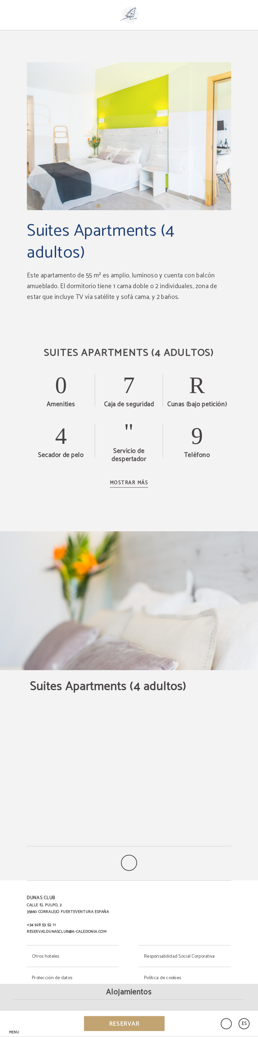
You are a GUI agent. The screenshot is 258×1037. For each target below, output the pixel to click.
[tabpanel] (129, 136)
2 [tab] (98, 206)
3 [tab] (107, 206)
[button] (14, 1024)
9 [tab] (160, 206)
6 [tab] (133, 206)
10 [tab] (168, 206)
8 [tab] (151, 206)
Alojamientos (129, 992)
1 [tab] (90, 206)
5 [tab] (125, 206)
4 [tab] (116, 206)
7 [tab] (142, 206)
